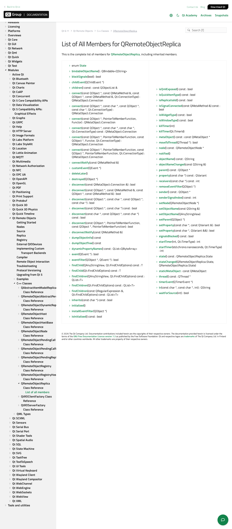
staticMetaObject (170, 271)
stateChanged (167, 262)
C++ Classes (103, 31)
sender (163, 192)
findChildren (79, 276)
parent (163, 170)
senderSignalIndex (170, 197)
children (77, 87)
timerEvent (166, 282)
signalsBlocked (168, 236)
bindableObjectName (85, 71)
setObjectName (168, 208)
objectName (166, 159)
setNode (164, 203)
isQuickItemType (169, 94)
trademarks (189, 336)
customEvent (80, 168)
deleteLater (79, 173)
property (164, 175)
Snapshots (221, 15)
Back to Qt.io (13, 7)
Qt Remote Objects (83, 31)
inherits (77, 300)
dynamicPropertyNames (87, 248)
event (75, 254)
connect (77, 93)
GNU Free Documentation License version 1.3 (94, 336)
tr (160, 287)
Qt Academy (189, 15)
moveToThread (168, 142)
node (162, 148)
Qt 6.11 (65, 31)
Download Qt (218, 7)
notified (164, 153)
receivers (164, 181)
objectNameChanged (172, 164)
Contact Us (192, 7)
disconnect (78, 184)
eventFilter (78, 260)
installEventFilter (82, 311)
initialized (78, 305)
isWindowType (168, 120)
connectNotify (80, 162)
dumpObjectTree (82, 243)
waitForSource (168, 293)
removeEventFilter (170, 186)
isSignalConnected (170, 106)
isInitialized (79, 316)
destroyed (78, 179)
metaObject (166, 137)
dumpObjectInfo (82, 237)
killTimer (164, 126)
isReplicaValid (168, 100)
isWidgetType (167, 115)
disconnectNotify (82, 232)
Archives (206, 15)
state (162, 256)
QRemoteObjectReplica (125, 54)
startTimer (165, 241)
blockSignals (79, 76)
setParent (165, 219)
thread (163, 276)
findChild (77, 265)
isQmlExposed (168, 89)
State (83, 65)
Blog (202, 7)
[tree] (28, 259)
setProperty (166, 225)
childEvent (78, 82)
